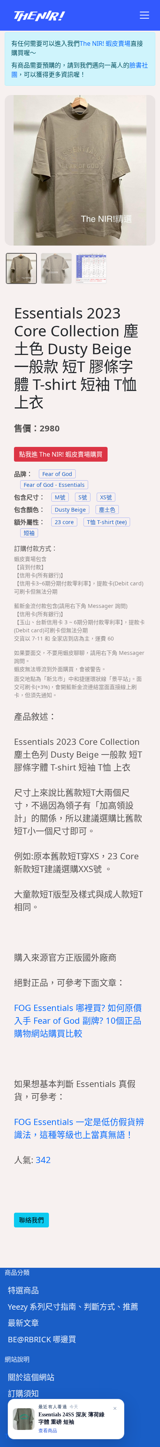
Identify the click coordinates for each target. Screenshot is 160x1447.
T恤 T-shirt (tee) (107, 522)
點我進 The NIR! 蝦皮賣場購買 (61, 454)
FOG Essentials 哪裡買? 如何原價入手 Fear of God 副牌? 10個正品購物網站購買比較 (78, 1020)
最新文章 (23, 1323)
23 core (64, 522)
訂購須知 (23, 1393)
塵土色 (107, 509)
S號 (82, 497)
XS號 (106, 497)
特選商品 (23, 1290)
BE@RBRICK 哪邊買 (42, 1339)
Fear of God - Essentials (54, 484)
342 (43, 1159)
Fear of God (57, 474)
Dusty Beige (70, 509)
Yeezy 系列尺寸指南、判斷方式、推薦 (73, 1307)
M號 (60, 497)
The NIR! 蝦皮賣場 (105, 43)
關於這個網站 (31, 1377)
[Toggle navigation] (144, 15)
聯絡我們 (31, 1220)
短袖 (29, 533)
